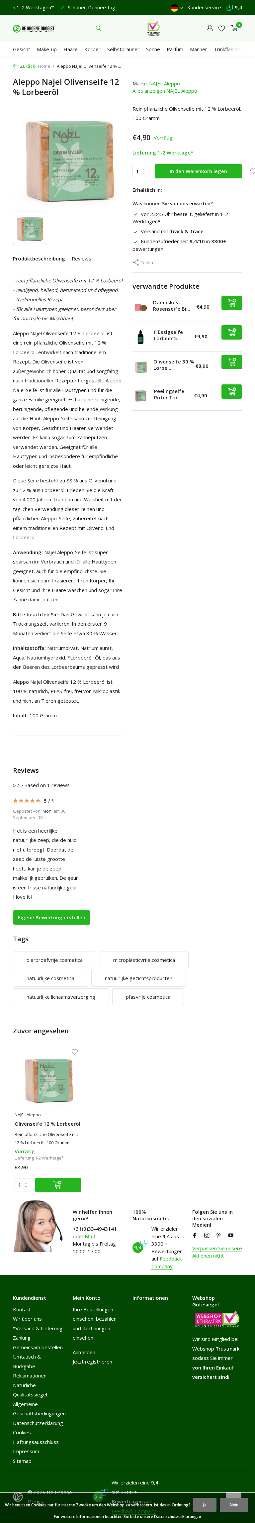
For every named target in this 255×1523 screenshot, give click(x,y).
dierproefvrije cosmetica (55, 960)
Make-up (47, 49)
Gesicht (21, 49)
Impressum (26, 1451)
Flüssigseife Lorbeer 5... (168, 335)
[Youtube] (230, 1236)
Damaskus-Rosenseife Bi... (171, 305)
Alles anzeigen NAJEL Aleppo (164, 90)
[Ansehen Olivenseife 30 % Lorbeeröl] (140, 366)
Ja (205, 1505)
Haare (70, 49)
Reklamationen (29, 1375)
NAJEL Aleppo (164, 83)
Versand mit (172, 231)
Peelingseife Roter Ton (169, 394)
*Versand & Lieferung (37, 1328)
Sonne (153, 49)
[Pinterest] (218, 1236)
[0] (233, 28)
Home (44, 66)
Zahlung (22, 1337)
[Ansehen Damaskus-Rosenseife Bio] (140, 307)
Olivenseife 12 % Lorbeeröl (47, 1124)
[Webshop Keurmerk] (153, 28)
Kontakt (22, 1309)
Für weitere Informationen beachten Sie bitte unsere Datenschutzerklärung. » (127, 1516)
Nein (234, 1505)
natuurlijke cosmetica (50, 978)
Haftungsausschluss (36, 1442)
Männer (198, 49)
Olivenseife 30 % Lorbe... (173, 364)
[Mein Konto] (210, 28)
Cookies (22, 1432)
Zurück (27, 66)
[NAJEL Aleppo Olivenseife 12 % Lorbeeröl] (48, 1078)
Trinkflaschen (229, 49)
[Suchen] (98, 28)
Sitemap (22, 1461)
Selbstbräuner (123, 49)
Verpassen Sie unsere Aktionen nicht (217, 1252)
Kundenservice (204, 7)
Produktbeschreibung (39, 258)
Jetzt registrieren (92, 1361)
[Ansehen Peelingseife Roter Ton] (140, 396)
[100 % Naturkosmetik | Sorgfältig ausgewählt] (33, 28)
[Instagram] (207, 1236)
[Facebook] (195, 1236)
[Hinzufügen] (231, 303)
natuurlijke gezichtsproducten (138, 978)
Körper (92, 49)
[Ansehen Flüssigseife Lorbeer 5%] (140, 337)
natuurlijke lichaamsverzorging (61, 996)
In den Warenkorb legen (198, 171)
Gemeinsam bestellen (38, 1347)
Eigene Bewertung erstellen (51, 917)
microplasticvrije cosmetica (144, 960)
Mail (90, 1236)
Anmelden (84, 1352)
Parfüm (175, 49)
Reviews (81, 258)
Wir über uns (27, 1318)
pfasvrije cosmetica (148, 996)
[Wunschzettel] (221, 28)
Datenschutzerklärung (38, 1423)
